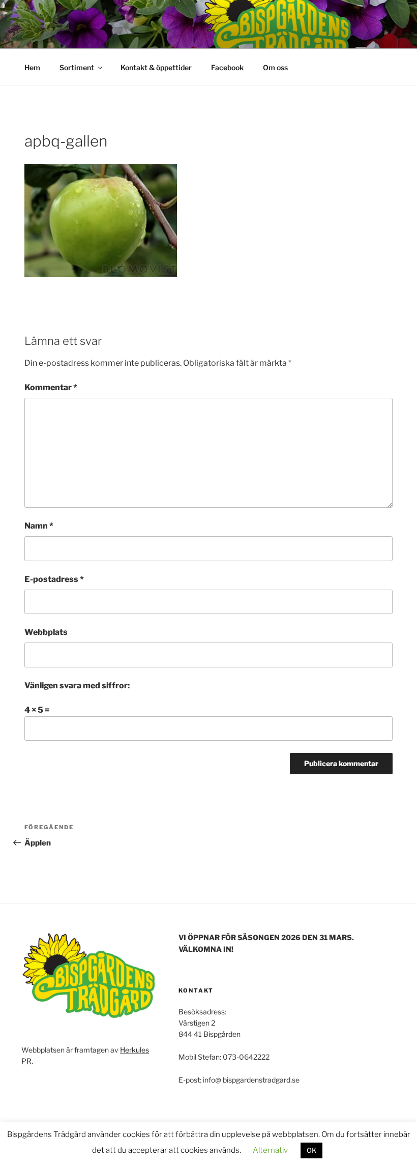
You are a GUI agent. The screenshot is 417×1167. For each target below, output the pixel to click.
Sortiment (76, 67)
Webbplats (46, 632)
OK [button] (311, 1150)
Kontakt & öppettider (156, 67)
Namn (38, 526)
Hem (32, 67)
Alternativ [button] (270, 1150)
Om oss (275, 67)
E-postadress (54, 579)
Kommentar (50, 387)
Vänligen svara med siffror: (77, 685)
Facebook (227, 67)
